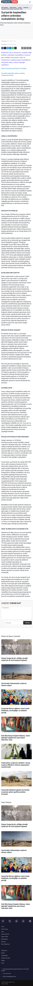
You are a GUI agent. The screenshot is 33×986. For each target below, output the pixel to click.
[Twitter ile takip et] (9, 921)
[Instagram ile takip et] (23, 921)
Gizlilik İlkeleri (4, 955)
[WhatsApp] (13, 48)
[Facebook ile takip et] (3, 921)
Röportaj (3, 941)
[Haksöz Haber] (9, 2)
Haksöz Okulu (4, 936)
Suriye (19, 7)
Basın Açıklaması (5, 944)
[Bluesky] (8, 48)
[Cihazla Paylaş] (15, 48)
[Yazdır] (22, 48)
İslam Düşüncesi (5, 934)
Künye (2, 963)
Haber (2, 926)
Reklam (3, 960)
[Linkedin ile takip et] (16, 921)
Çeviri (2, 931)
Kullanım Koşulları (5, 958)
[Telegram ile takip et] (30, 921)
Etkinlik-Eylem (4, 939)
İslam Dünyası (13, 7)
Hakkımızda (4, 950)
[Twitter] (5, 48)
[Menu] (30, 2)
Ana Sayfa (5, 7)
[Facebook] (2, 48)
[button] (25, 48)
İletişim (3, 953)
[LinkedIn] (10, 48)
